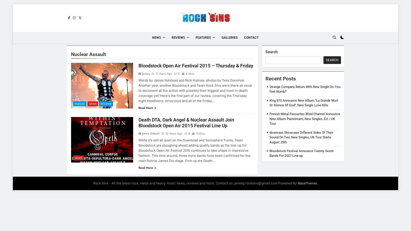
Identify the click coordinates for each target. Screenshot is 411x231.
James (146, 73)
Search (271, 52)
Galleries (230, 38)
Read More (145, 108)
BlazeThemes (307, 183)
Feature (80, 104)
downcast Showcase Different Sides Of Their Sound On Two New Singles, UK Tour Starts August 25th (301, 137)
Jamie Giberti (151, 133)
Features (203, 38)
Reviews (178, 38)
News (156, 38)
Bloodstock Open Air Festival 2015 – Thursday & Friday (195, 65)
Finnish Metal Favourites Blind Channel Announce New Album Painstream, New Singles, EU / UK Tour (305, 119)
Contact (251, 38)
